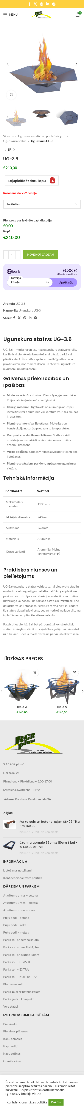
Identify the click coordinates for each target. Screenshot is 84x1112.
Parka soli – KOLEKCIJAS (20, 976)
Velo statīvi (10, 1006)
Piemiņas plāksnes (15, 1031)
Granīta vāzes (12, 1061)
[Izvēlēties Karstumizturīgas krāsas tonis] (42, 204)
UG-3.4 (22, 707)
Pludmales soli (13, 984)
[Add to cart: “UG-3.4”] (35, 672)
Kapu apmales (12, 1039)
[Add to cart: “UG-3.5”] (75, 672)
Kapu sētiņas (11, 1053)
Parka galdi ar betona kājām (21, 991)
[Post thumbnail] (9, 827)
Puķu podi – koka (14, 925)
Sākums (8, 136)
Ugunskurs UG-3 (42, 141)
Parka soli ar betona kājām (21, 939)
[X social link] (35, 4)
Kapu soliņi (10, 1046)
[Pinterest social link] (41, 4)
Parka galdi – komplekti (18, 999)
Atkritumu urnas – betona (20, 895)
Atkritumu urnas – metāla (20, 902)
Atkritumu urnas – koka (19, 910)
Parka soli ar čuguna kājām (21, 954)
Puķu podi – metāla (16, 932)
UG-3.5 (62, 707)
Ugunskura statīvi (14, 141)
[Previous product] (5, 150)
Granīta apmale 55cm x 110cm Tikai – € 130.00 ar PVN (48, 844)
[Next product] (14, 150)
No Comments (49, 832)
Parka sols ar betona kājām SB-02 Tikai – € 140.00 (49, 824)
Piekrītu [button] (56, 1102)
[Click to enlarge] (11, 95)
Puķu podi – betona (16, 917)
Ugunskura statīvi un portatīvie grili (41, 136)
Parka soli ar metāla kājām (21, 947)
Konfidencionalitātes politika (22, 878)
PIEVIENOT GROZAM (40, 254)
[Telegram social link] (54, 4)
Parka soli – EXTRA (16, 969)
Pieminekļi (10, 1024)
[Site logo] (42, 14)
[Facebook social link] (29, 4)
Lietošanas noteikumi (17, 870)
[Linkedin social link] (48, 4)
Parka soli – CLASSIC (17, 962)
